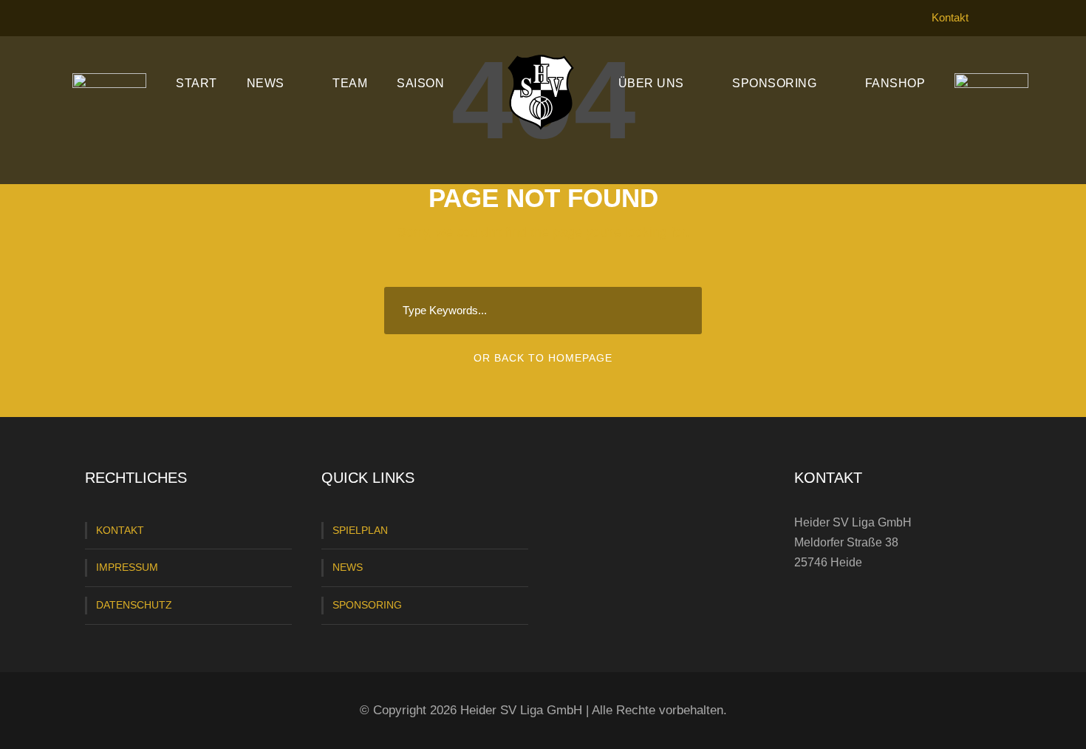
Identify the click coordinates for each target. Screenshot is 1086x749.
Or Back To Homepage (543, 358)
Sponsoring (774, 83)
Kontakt (950, 17)
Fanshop (895, 83)
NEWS (347, 567)
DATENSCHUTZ (134, 605)
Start (196, 83)
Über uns (651, 83)
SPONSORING (367, 605)
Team (349, 83)
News (265, 83)
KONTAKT (120, 530)
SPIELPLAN (360, 530)
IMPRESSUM (127, 567)
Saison (420, 83)
